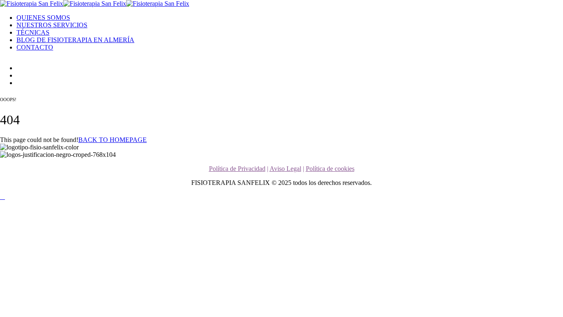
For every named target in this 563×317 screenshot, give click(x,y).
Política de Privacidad (237, 168)
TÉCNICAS (32, 32)
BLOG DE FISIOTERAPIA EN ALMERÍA (75, 39)
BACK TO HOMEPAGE (112, 139)
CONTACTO (34, 47)
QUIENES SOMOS (43, 17)
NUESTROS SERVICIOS (51, 24)
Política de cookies (330, 168)
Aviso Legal (285, 168)
